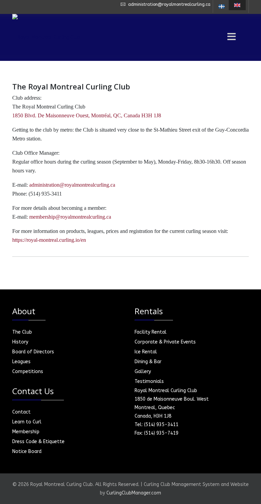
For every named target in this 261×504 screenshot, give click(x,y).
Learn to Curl (26, 422)
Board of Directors (33, 352)
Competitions (27, 371)
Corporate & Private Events (165, 342)
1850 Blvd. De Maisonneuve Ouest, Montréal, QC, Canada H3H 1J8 (86, 115)
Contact (21, 412)
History (20, 342)
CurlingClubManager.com (133, 493)
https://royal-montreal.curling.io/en (49, 240)
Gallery (143, 371)
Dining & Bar (148, 362)
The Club (22, 332)
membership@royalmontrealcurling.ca (70, 217)
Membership (25, 432)
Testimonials (149, 381)
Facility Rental (151, 332)
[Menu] (222, 37)
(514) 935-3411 (161, 424)
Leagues (21, 362)
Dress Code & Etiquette (38, 441)
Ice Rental (146, 352)
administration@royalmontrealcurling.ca (169, 4)
